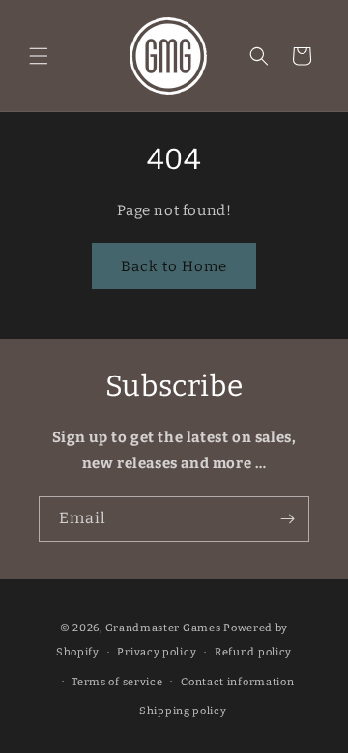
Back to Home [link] (174, 266)
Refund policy (253, 652)
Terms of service (117, 682)
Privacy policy (156, 652)
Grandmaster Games (163, 628)
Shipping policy (183, 711)
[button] (38, 56)
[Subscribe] (287, 519)
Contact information (237, 682)
